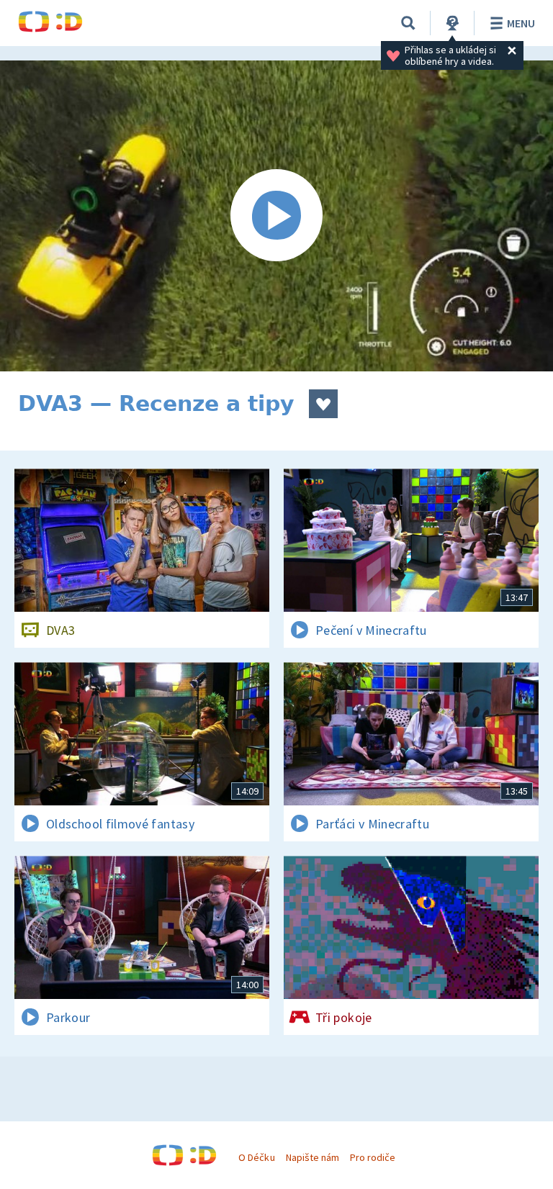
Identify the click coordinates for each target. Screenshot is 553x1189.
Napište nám (312, 1157)
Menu (521, 23)
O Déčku (256, 1157)
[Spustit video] (276, 215)
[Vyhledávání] (408, 23)
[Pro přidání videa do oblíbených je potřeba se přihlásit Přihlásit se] (323, 403)
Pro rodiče (372, 1157)
